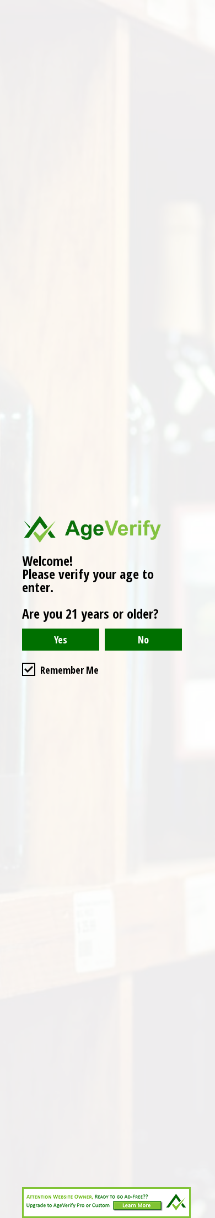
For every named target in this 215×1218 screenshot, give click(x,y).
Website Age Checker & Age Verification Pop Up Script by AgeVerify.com (201, 1215)
